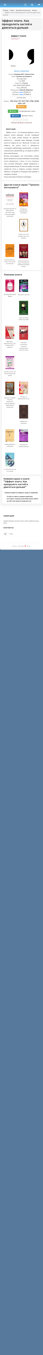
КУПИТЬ (21, 107)
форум (11, 521)
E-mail (11, 534)
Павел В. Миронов (26, 90)
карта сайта (24, 521)
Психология (24, 71)
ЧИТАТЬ (13, 111)
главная (5, 521)
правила (31, 521)
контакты (17, 521)
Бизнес (34, 10)
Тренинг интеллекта (24, 76)
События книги (21, 98)
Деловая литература (23, 10)
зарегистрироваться (23, 501)
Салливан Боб (19, 74)
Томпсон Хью (29, 74)
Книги (12, 10)
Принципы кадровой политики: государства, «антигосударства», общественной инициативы (10, 402)
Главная (5, 10)
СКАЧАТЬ (16, 116)
